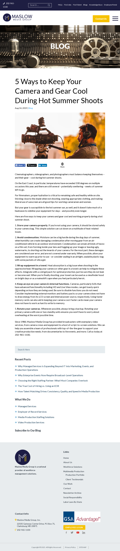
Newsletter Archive (72, 493)
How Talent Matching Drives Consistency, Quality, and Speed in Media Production (59, 391)
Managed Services (27, 406)
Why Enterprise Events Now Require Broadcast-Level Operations (50, 375)
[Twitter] (72, 533)
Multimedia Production (73, 471)
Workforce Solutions (72, 467)
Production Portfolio (75, 475)
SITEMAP (82, 547)
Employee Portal (110, 5)
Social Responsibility (72, 497)
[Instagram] (84, 533)
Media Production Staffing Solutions (36, 417)
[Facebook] (66, 533)
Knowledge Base (95, 5)
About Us (67, 462)
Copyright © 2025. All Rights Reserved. (46, 547)
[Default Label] (78, 533)
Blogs (85, 5)
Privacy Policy (70, 547)
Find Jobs (67, 5)
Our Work (67, 484)
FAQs (60, 5)
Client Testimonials (74, 479)
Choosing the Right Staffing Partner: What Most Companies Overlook (53, 380)
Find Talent (77, 5)
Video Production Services (31, 422)
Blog (31, 108)
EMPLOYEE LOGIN (74, 527)
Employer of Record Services (32, 411)
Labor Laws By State (72, 502)
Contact (67, 488)
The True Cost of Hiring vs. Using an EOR (38, 386)
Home (66, 458)
